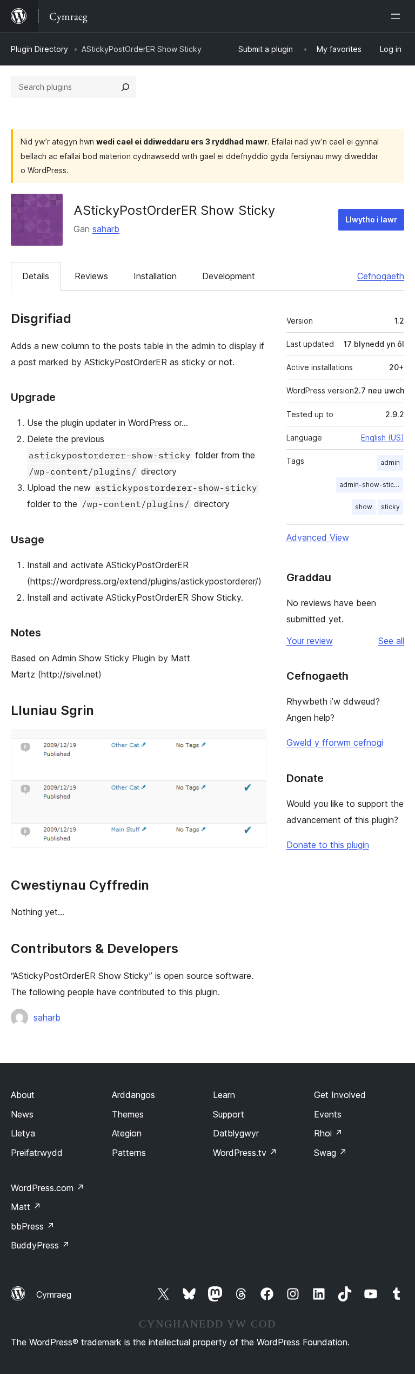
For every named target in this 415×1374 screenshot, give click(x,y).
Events (328, 1114)
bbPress (33, 1226)
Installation (155, 276)
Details (35, 276)
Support (228, 1114)
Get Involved (340, 1094)
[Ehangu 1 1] (251, 744)
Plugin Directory (39, 49)
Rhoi (328, 1133)
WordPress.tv (245, 1152)
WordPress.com (47, 1187)
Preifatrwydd (37, 1152)
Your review (309, 640)
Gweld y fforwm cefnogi (334, 742)
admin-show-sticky (370, 485)
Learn (224, 1094)
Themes (128, 1114)
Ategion (127, 1133)
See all (391, 640)
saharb (105, 228)
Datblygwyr (236, 1133)
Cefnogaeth (380, 276)
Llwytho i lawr (371, 219)
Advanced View (317, 537)
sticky (390, 507)
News (22, 1114)
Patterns (129, 1152)
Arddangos (133, 1094)
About (23, 1094)
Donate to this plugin (327, 844)
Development (228, 276)
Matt (26, 1206)
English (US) (382, 437)
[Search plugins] (125, 87)
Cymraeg (53, 1294)
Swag (330, 1152)
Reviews (91, 276)
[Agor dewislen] (397, 16)
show (363, 507)
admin (390, 462)
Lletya (23, 1133)
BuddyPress (40, 1245)
